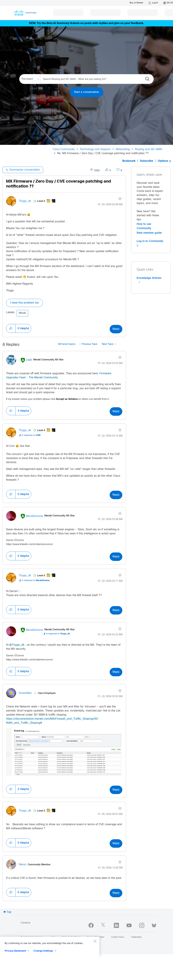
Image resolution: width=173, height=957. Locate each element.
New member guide (149, 233)
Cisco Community (64, 149)
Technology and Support (95, 149)
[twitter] (103, 925)
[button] (11, 328)
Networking (123, 149)
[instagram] (141, 925)
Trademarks (136, 937)
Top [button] (9, 912)
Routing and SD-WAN (148, 149)
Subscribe (146, 161)
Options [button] (163, 161)
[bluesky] (154, 924)
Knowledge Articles (149, 278)
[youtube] (129, 925)
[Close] (95, 941)
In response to (31, 435)
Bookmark (128, 161)
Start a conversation (86, 92)
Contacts (25, 923)
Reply (116, 329)
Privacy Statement (15, 950)
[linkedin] (116, 925)
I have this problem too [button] (24, 303)
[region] (49, 947)
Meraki (22, 313)
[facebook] (91, 925)
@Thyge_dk (16, 645)
